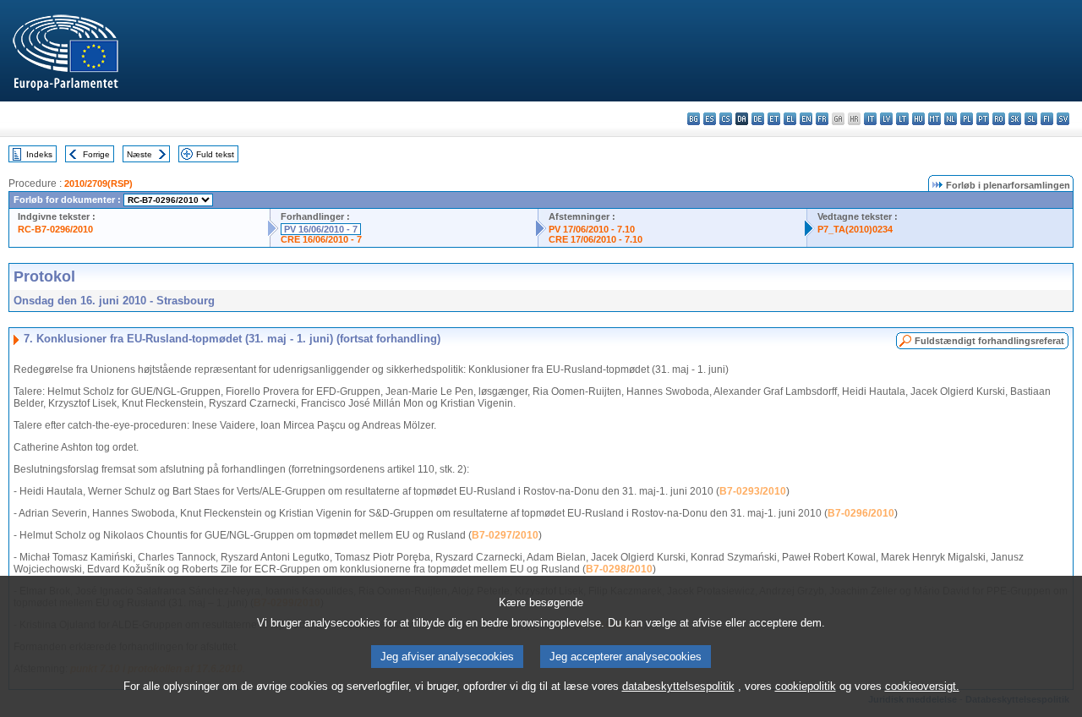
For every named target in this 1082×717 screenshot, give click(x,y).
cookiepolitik (805, 686)
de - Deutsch (757, 118)
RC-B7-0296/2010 (55, 229)
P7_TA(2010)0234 (855, 229)
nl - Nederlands (950, 118)
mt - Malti (934, 118)
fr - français (822, 118)
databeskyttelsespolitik (678, 686)
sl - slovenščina (1031, 118)
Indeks (39, 154)
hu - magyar (918, 118)
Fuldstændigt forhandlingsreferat (989, 341)
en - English (806, 118)
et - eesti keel (774, 118)
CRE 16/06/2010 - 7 (321, 239)
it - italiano (870, 118)
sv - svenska (1063, 118)
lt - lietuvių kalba (902, 118)
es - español (709, 118)
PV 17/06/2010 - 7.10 (592, 229)
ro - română (998, 118)
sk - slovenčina (1014, 118)
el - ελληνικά (790, 118)
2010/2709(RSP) (98, 183)
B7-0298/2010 (619, 569)
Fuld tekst (215, 154)
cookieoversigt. (922, 686)
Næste (139, 154)
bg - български (693, 118)
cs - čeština (725, 118)
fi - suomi (1047, 118)
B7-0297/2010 (505, 535)
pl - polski (966, 118)
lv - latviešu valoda (886, 118)
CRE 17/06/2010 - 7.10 (595, 239)
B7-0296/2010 (861, 513)
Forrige (96, 154)
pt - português (982, 118)
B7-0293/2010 (752, 491)
